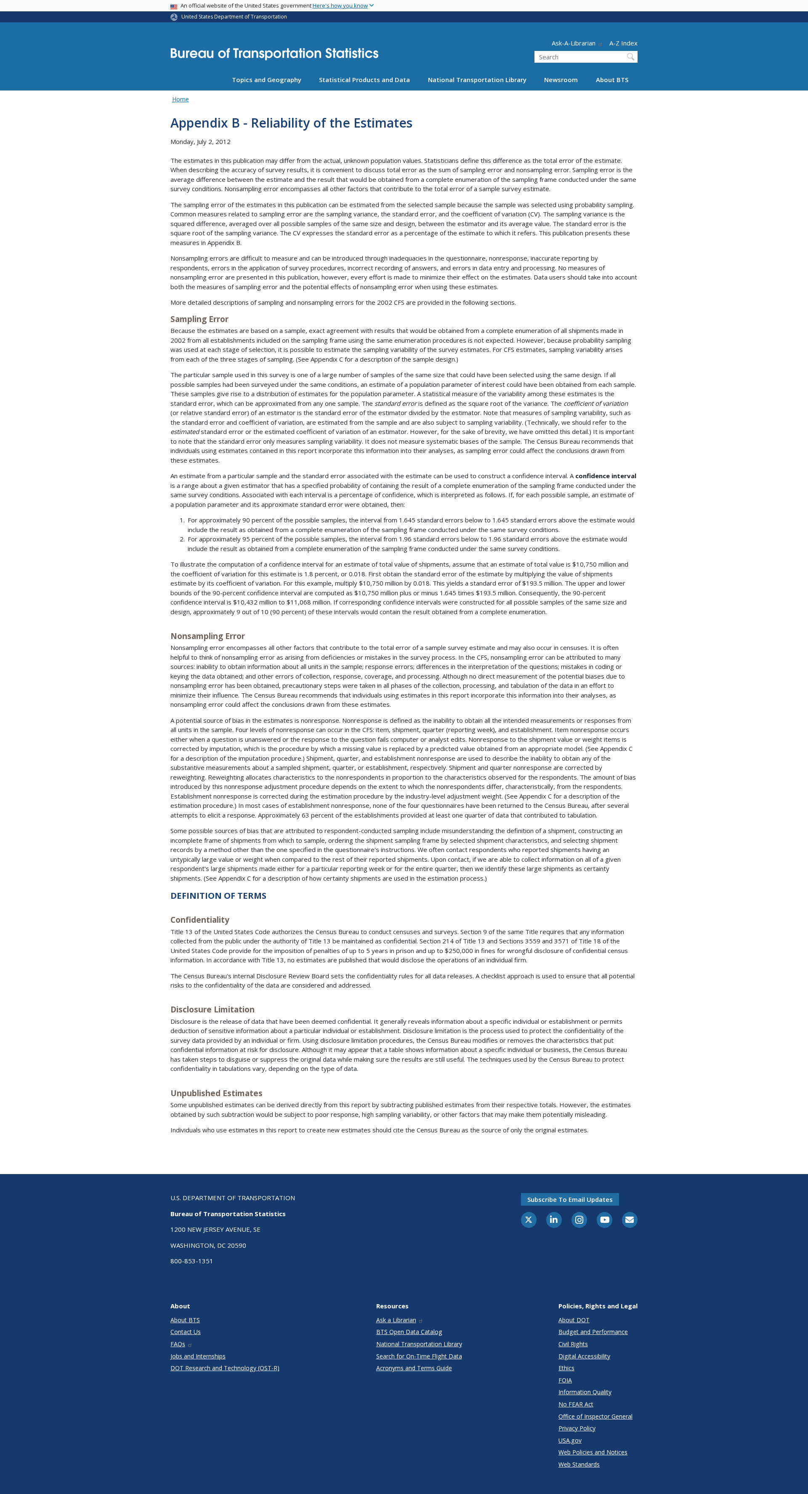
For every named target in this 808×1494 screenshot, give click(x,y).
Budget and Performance (593, 1332)
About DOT (574, 1320)
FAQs (177, 1344)
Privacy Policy (576, 1428)
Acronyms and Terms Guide (414, 1368)
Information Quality (584, 1392)
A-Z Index (623, 43)
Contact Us (185, 1332)
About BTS (612, 79)
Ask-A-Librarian (573, 43)
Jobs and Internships (198, 1356)
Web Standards (579, 1464)
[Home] (274, 57)
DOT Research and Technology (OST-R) (224, 1368)
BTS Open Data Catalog (409, 1332)
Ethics (566, 1368)
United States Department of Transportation (234, 16)
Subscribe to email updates (570, 1199)
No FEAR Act (575, 1404)
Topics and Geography (266, 79)
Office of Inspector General (595, 1416)
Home (180, 99)
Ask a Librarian (396, 1320)
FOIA (565, 1380)
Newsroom (561, 79)
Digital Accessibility (584, 1356)
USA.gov (570, 1440)
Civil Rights (573, 1344)
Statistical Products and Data (364, 79)
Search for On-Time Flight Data (419, 1356)
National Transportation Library (477, 79)
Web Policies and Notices (592, 1452)
